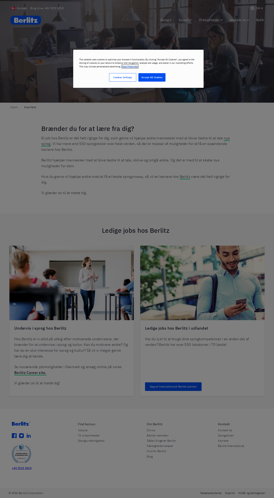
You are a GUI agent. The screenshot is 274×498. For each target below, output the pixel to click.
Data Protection (130, 66)
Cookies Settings (122, 77)
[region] (138, 69)
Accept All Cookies (151, 77)
